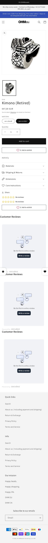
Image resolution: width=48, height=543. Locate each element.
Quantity (5, 127)
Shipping (13, 112)
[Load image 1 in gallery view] (9, 88)
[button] (3, 22)
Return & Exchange (13, 415)
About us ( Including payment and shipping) (23, 409)
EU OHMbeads (20, 538)
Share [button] (7, 192)
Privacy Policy (10, 421)
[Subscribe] (40, 518)
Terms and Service (12, 427)
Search (8, 404)
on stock (8, 121)
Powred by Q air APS (29, 538)
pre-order (23, 121)
